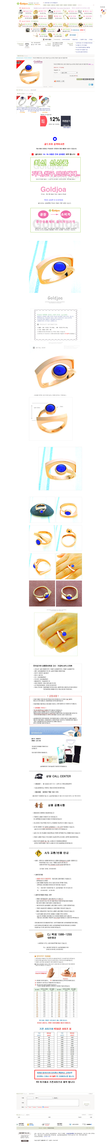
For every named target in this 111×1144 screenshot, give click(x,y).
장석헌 (45, 1136)
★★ (30, 1107)
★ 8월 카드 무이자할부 (50, 2)
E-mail (49, 1136)
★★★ (34, 1107)
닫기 (100, 16)
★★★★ (40, 1107)
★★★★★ (46, 1107)
